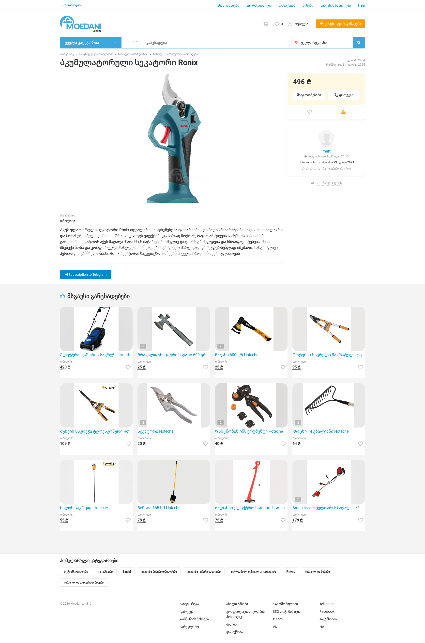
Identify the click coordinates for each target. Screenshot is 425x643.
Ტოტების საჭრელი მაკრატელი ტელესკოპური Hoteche (328, 354)
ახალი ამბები (228, 5)
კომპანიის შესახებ (194, 619)
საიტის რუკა (189, 604)
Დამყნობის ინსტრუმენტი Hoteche (249, 431)
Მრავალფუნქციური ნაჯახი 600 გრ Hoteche (173, 354)
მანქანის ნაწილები (335, 5)
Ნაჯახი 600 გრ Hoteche (236, 354)
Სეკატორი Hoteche (155, 431)
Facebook (326, 611)
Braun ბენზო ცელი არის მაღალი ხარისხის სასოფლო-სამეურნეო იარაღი (328, 507)
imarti (326, 151)
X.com (278, 619)
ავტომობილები (259, 5)
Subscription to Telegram (87, 274)
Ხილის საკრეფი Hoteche (84, 507)
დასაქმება (287, 5)
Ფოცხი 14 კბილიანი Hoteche (320, 431)
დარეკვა (187, 611)
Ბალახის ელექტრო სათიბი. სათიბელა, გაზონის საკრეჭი (251, 507)
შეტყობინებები (309, 95)
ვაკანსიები (328, 619)
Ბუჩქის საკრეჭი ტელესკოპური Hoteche (96, 431)
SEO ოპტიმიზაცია (287, 611)
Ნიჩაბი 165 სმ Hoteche (158, 507)
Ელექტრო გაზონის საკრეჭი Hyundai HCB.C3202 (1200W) (96, 354)
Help (361, 5)
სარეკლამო (189, 627)
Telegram (326, 604)
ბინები (308, 5)
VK (275, 627)
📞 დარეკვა (343, 95)
